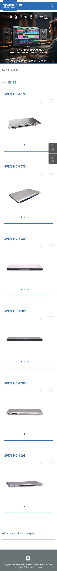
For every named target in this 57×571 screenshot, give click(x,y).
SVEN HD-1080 (15, 238)
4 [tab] (22, 61)
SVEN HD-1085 (15, 311)
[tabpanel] (28, 37)
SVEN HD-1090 (15, 383)
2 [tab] (15, 61)
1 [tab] (12, 61)
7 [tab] (32, 61)
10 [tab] (42, 61)
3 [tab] (19, 61)
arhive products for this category (18, 533)
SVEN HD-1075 (15, 166)
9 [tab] (39, 61)
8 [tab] (35, 61)
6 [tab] (29, 61)
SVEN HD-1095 (15, 455)
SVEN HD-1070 (15, 94)
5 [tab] (25, 61)
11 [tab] (45, 61)
